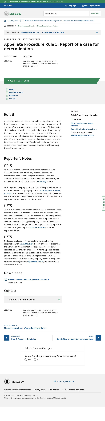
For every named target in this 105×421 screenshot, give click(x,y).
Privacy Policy (39, 389)
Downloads (13, 95)
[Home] (5, 20)
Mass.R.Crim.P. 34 (37, 227)
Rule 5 (11, 89)
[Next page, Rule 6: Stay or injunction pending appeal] (98, 338)
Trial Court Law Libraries (26, 26)
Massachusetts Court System (47, 26)
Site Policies (54, 389)
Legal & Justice (13, 21)
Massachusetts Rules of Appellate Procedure (78, 21)
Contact (12, 98)
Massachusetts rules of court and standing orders (43, 21)
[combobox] (72, 13)
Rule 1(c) (42, 181)
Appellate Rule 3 (35, 261)
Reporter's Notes (16, 92)
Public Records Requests (73, 389)
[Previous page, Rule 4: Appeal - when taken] (6, 338)
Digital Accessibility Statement (17, 389)
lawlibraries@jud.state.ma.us (82, 135)
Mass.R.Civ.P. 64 (26, 244)
